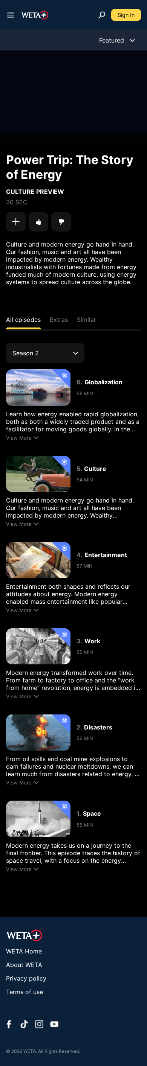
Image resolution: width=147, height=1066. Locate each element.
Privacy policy (26, 978)
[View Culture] (38, 474)
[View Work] (38, 646)
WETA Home (24, 951)
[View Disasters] (38, 732)
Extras (59, 319)
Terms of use (24, 992)
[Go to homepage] (35, 15)
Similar (86, 319)
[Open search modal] (101, 15)
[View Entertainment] (38, 560)
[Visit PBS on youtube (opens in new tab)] (54, 1025)
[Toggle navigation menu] (10, 15)
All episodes (23, 319)
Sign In (126, 15)
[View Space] (38, 819)
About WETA (24, 965)
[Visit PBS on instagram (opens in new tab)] (39, 1025)
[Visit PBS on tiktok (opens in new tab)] (24, 1025)
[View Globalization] (38, 387)
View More (19, 438)
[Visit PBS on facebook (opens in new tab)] (9, 1025)
